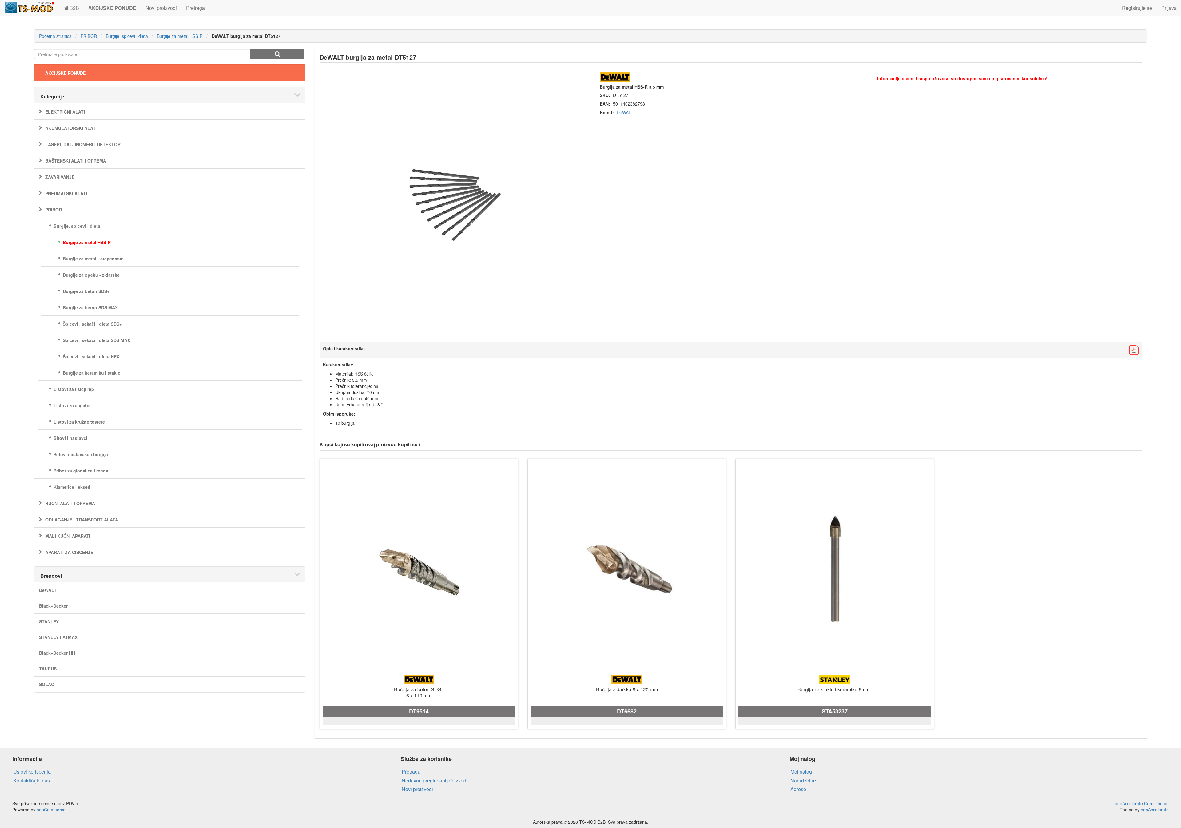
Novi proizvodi (161, 7)
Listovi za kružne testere (79, 422)
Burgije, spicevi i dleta (77, 226)
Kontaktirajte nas (31, 780)
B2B (74, 7)
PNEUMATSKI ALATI (66, 193)
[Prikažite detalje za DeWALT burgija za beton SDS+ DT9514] (419, 569)
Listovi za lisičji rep (74, 389)
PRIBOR (53, 210)
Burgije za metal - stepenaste (93, 258)
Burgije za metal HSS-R (87, 242)
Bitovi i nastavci (70, 438)
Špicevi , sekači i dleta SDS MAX (96, 340)
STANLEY (49, 621)
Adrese (798, 789)
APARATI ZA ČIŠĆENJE (69, 552)
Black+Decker (53, 606)
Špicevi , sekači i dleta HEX (91, 356)
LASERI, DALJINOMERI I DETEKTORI (83, 144)
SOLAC (46, 684)
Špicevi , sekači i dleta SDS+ (92, 324)
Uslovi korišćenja (32, 771)
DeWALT (48, 590)
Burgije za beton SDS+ (86, 291)
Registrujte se (1137, 7)
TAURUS (48, 668)
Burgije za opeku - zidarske (91, 275)
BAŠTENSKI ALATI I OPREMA (75, 161)
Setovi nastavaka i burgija (81, 454)
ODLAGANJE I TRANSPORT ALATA (81, 519)
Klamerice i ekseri (72, 487)
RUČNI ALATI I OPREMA (70, 503)
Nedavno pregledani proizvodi (434, 780)
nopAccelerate (1155, 809)
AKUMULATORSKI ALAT (70, 128)
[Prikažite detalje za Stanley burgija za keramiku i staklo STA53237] (834, 569)
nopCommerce (51, 809)
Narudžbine (803, 780)
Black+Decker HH (57, 653)
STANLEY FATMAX (58, 637)
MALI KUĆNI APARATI (67, 536)
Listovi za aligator (72, 405)
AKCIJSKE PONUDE (65, 73)
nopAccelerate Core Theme (1142, 803)
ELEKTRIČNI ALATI (65, 112)
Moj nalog (801, 771)
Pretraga (195, 7)
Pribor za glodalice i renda (81, 471)
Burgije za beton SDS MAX (90, 307)
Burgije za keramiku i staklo (92, 373)
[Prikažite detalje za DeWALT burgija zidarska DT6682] (627, 569)
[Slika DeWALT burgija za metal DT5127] (453, 203)
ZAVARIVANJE (59, 177)
